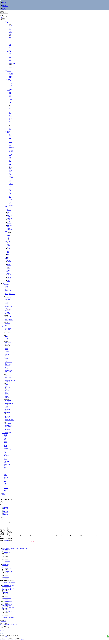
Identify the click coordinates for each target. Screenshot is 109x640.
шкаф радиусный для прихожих (10, 380)
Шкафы (6, 21)
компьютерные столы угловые (9, 228)
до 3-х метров (7, 389)
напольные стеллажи (8, 273)
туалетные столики (8, 216)
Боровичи (5, 466)
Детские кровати (8, 110)
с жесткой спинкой (8, 235)
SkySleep (5, 452)
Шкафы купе (9, 51)
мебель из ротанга (8, 423)
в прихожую (10, 69)
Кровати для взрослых (9, 71)
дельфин (10, 157)
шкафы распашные (8, 364)
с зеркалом (10, 38)
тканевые (10, 199)
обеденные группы (8, 209)
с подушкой (10, 187)
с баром (8, 253)
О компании (4, 5)
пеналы (6, 407)
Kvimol (5, 482)
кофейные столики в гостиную (9, 352)
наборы (8, 252)
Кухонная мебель (6, 382)
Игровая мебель (7, 285)
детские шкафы (10, 33)
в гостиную (10, 67)
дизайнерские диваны (11, 152)
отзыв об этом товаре (6, 540)
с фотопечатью (11, 42)
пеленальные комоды (9, 244)
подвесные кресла (10, 185)
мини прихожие (7, 376)
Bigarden (5, 481)
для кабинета (7, 338)
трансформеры (9, 211)
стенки (6, 367)
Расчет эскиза (4, 9)
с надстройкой (7, 324)
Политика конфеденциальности (5, 636)
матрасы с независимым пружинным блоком (9, 265)
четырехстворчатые (12, 63)
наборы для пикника (8, 432)
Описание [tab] (3, 517)
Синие (6, 300)
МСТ (4, 471)
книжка (10, 155)
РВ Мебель (5, 489)
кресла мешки (10, 190)
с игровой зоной (10, 94)
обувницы (8, 248)
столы (6, 410)
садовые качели (7, 416)
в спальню (10, 65)
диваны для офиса (10, 171)
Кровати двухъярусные (9, 80)
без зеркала (10, 37)
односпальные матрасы (9, 260)
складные (10, 186)
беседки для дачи (7, 421)
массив (8, 257)
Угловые (6, 385)
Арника (5, 467)
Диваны (8, 132)
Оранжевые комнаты (8, 298)
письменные (9, 210)
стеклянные (9, 223)
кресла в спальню (8, 371)
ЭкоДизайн (5, 479)
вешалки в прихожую (8, 377)
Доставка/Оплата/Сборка (5, 6)
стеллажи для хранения (9, 274)
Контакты (3, 8)
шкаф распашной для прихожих (10, 379)
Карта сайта (2, 630)
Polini (4, 444)
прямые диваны (7, 333)
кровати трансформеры (8, 306)
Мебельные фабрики (5, 433)
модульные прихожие (8, 375)
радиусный (10, 32)
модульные (10, 34)
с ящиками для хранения (9, 403)
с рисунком (10, 40)
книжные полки (7, 321)
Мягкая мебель (7, 131)
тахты (6, 361)
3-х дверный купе (10, 29)
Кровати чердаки (8, 90)
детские (8, 212)
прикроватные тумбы (8, 366)
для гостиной (10, 170)
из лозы (10, 201)
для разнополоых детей (8, 314)
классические (7, 396)
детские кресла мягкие (10, 182)
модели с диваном (10, 93)
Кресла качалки (2, 624)
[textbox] (4, 13)
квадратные (9, 240)
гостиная (10, 45)
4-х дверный (10, 31)
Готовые (6, 384)
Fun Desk (5, 462)
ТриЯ (4, 472)
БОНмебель (5, 436)
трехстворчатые (11, 27)
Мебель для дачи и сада (7, 412)
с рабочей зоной (10, 96)
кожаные (10, 202)
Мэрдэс (5, 463)
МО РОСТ (5, 434)
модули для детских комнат (9, 295)
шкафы (6, 336)
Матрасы (6, 258)
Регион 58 (5, 435)
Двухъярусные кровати (8, 624)
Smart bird (5, 475)
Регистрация (4, 2)
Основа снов (5, 447)
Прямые (6, 386)
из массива (10, 88)
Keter (4, 478)
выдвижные (10, 82)
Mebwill (5, 460)
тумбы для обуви (7, 381)
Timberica (5, 476)
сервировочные (9, 215)
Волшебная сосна (6, 473)
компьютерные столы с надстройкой (9, 226)
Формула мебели (6, 461)
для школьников (7, 310)
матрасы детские (8, 268)
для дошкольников (8, 309)
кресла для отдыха (8, 342)
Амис (4, 451)
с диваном (10, 83)
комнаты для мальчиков (8, 292)
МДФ (6, 392)
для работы (10, 180)
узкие (9, 62)
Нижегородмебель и (7, 464)
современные (7, 397)
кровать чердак (7, 301)
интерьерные (11, 78)
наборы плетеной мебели (9, 419)
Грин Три (5, 437)
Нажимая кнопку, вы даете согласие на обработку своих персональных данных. (12, 639)
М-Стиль (5, 468)
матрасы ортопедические (9, 263)
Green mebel (5, 459)
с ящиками (10, 145)
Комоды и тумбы (7, 241)
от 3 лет (6, 308)
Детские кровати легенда (7, 449)
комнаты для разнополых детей (10, 294)
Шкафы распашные (8, 22)
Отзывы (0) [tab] (3, 519)
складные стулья (8, 236)
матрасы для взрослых (9, 270)
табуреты (6, 406)
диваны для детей (8, 316)
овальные (8, 219)
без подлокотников (11, 148)
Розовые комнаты (8, 297)
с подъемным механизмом (10, 76)
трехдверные (11, 55)
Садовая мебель (4, 411)
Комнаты (6, 286)
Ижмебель (5, 442)
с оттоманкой (10, 142)
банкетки (6, 347)
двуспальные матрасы (9, 261)
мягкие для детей (10, 139)
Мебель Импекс (6, 448)
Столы (6, 206)
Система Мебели (6, 455)
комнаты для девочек (8, 293)
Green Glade (5, 486)
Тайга (4, 458)
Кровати (6, 70)
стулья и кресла (7, 431)
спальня (10, 43)
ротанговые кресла (10, 197)
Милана (5, 454)
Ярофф (5, 490)
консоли (6, 348)
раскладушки (7, 417)
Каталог (3, 20)
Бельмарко (5, 446)
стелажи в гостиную (8, 279)
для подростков (10, 104)
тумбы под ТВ (9, 245)
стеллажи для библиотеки (9, 278)
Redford (5, 438)
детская (10, 44)
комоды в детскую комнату (9, 320)
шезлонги (6, 415)
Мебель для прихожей (7, 373)
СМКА (5, 474)
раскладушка (11, 156)
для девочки (10, 109)
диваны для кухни (10, 168)
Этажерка (5, 470)
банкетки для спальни (8, 370)
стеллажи (6, 339)
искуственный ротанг (8, 425)
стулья (6, 325)
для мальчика (10, 107)
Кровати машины (8, 130)
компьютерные (11, 177)
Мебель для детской (6, 284)
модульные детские (8, 290)
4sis (4, 480)
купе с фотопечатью (11, 61)
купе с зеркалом (10, 57)
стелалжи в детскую (8, 282)
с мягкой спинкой (8, 233)
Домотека (5, 457)
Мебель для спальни (7, 356)
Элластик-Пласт (6, 477)
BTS (4, 465)
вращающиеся (11, 184)
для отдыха (10, 193)
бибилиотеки (7, 337)
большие (10, 50)
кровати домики (10, 113)
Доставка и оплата (3, 621)
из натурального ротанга (9, 426)
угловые (10, 135)
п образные (10, 137)
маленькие (10, 49)
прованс (6, 398)
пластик (6, 393)
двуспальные (11, 74)
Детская (3, 283)
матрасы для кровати (8, 362)
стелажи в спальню (8, 281)
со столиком (10, 143)
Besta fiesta (5, 485)
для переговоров (9, 213)
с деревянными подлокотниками (11, 147)
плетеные (10, 188)
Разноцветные (7, 299)
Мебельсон (5, 450)
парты (6, 291)
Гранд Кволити (6, 445)
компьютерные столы (8, 350)
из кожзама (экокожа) (10, 204)
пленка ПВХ (7, 394)
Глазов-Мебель (6, 488)
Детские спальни (7, 287)
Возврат (3, 7)
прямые (10, 134)
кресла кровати (10, 191)
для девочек (10, 129)
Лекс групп (5, 453)
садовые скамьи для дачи (9, 418)
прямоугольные (9, 218)
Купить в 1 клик (2, 503)
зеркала (6, 349)
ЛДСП (8, 256)
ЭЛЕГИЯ (5, 439)
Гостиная (3, 326)
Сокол (5, 491)
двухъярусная (7, 303)
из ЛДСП (10, 89)
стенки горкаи (7, 329)
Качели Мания (6, 440)
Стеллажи (6, 271)
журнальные (7, 351)
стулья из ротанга (8, 429)
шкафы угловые (7, 365)
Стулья (6, 231)
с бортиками (10, 114)
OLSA (5, 484)
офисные (10, 140)
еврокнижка (10, 154)
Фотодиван (5, 441)
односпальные (11, 73)
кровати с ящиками (10, 116)
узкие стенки (7, 331)
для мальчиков (10, 127)
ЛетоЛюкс (5, 483)
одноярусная (7, 302)
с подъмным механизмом (9, 360)
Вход (2, 1)
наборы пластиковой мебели (9, 420)
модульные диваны (8, 334)
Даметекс (5, 487)
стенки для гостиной (8, 328)
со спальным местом (9, 251)
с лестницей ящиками (10, 98)
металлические (11, 205)
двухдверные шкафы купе (11, 53)
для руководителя (11, 178)
